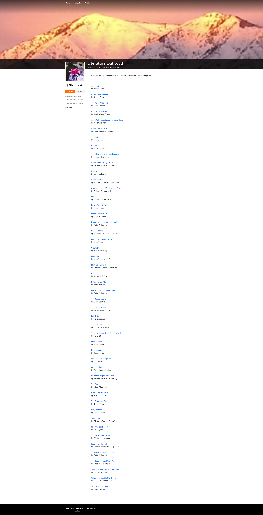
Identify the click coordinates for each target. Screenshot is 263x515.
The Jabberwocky (98, 299)
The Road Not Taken (99, 401)
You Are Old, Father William (103, 486)
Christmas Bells (97, 179)
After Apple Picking (99, 94)
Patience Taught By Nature (102, 376)
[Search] (195, 3)
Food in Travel (97, 231)
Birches (94, 145)
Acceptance (96, 86)
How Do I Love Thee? (100, 265)
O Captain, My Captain (101, 358)
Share (71, 91)
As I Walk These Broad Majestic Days (107, 120)
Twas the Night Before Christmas (105, 469)
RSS (81, 91)
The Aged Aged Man (99, 103)
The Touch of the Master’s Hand (105, 461)
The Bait (95, 137)
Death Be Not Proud (99, 205)
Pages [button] (68, 3)
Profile (87, 3)
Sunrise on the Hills (99, 444)
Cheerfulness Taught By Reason (104, 162)
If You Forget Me (98, 282)
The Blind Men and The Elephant (105, 154)
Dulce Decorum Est (99, 214)
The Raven (95, 384)
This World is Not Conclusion (103, 452)
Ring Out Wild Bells (99, 393)
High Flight (96, 256)
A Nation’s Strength (99, 111)
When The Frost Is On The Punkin (105, 478)
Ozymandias (96, 367)
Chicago (94, 171)
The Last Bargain (98, 307)
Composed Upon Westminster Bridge (106, 188)
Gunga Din (95, 248)
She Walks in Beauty (99, 427)
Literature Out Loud (105, 63)
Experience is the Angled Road (104, 222)
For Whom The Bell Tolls (101, 239)
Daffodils (95, 197)
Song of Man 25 (98, 410)
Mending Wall (97, 350)
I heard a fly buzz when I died (103, 290)
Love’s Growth (97, 341)
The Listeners (97, 324)
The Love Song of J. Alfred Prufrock (106, 333)
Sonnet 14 (95, 418)
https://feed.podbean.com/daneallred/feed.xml (104, 67)
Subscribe (78, 3)
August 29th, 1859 (99, 128)
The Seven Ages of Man (101, 435)
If (92, 273)
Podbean (77, 511)
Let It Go (95, 316)
